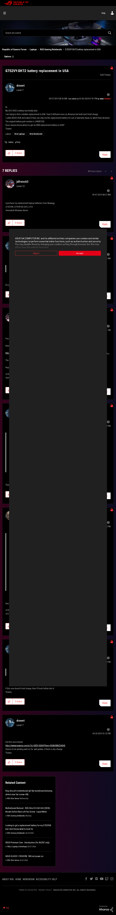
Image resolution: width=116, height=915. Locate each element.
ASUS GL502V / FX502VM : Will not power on (24, 856)
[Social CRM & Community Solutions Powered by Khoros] (106, 908)
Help (103, 13)
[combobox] (58, 32)
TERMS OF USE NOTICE (28, 890)
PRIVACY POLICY (45, 890)
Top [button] (7, 908)
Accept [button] (79, 253)
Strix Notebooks (35, 134)
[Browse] (6, 13)
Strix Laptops (19, 134)
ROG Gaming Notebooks (51, 49)
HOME (18, 879)
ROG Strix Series (13, 798)
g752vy (17, 142)
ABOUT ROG (8, 879)
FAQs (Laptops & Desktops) (17, 847)
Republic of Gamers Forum (14, 49)
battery (10, 142)
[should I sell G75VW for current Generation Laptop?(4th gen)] (111, 171)
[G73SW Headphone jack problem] (106, 171)
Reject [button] (36, 253)
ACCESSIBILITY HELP (46, 879)
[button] (9, 153)
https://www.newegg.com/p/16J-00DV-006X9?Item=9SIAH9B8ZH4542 (35, 745)
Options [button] (7, 56)
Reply (105, 154)
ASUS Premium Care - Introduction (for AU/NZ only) (27, 842)
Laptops (33, 49)
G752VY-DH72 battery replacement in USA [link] (83, 49)
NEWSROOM (28, 879)
